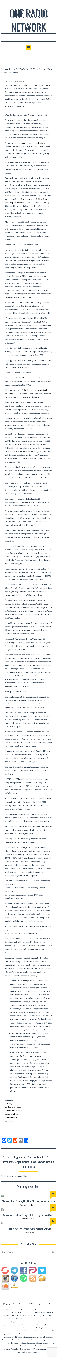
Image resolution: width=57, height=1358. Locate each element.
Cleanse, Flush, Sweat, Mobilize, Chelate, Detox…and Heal (28, 1201)
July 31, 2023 (28, 1232)
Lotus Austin (31, 1307)
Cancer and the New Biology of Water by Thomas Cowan (28, 1215)
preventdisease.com (13, 1110)
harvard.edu (10, 1121)
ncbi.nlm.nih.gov (12, 1113)
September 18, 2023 (28, 1205)
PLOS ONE (20, 377)
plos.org (8, 1103)
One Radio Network (28, 20)
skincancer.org (11, 1117)
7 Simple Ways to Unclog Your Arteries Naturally (28, 1229)
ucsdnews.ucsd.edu (13, 1107)
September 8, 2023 (28, 1218)
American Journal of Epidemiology (32, 143)
